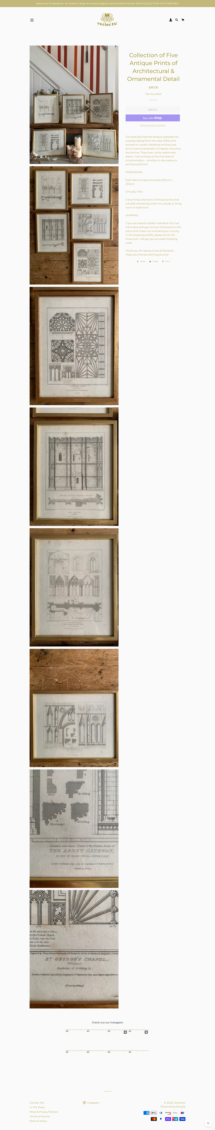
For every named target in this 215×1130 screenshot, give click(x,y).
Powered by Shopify (173, 1106)
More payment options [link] (152, 125)
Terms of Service (40, 1116)
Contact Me (37, 1102)
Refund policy (38, 1120)
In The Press (37, 1107)
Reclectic (179, 1102)
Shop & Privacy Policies (44, 1111)
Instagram (93, 1102)
